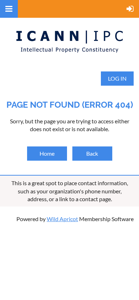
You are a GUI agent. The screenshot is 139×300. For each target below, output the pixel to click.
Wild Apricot (62, 218)
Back (92, 153)
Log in (117, 78)
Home (47, 153)
